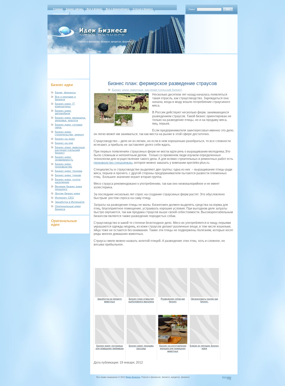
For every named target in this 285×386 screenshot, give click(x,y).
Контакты (226, 377)
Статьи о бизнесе (143, 9)
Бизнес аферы (74, 9)
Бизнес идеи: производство (63, 165)
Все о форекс (94, 9)
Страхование (60, 14)
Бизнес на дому (65, 138)
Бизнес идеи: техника (68, 170)
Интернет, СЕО (64, 197)
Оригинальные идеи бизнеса (68, 207)
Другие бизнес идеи (67, 193)
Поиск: (192, 9)
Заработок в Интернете (70, 201)
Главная (58, 9)
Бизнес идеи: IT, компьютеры (65, 105)
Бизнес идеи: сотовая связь (68, 126)
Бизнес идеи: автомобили (63, 112)
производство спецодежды (113, 162)
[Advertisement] (206, 32)
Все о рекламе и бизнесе (65, 98)
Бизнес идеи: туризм (68, 175)
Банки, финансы (65, 92)
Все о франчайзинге (117, 9)
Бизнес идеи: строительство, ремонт (69, 133)
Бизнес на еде (64, 143)
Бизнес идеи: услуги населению (67, 181)
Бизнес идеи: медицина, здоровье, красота (70, 119)
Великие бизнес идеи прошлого (68, 188)
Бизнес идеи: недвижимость (64, 158)
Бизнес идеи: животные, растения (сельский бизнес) (70, 150)
